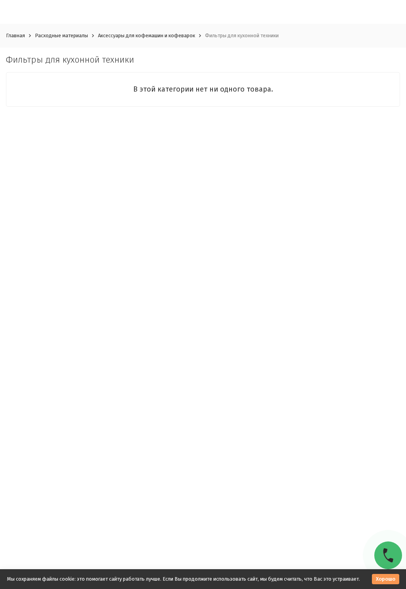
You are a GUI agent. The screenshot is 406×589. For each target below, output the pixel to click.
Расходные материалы (61, 35)
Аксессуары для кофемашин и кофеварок (146, 35)
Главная (15, 35)
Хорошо (385, 579)
